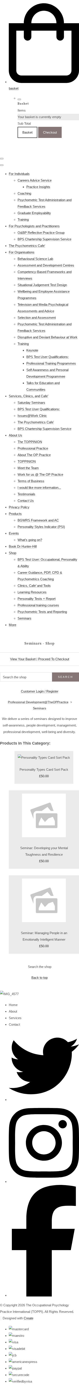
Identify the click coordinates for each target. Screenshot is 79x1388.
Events (14, 533)
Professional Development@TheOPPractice (38, 702)
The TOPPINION (30, 442)
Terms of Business (31, 481)
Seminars (24, 618)
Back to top (39, 977)
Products (15, 514)
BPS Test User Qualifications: (47, 357)
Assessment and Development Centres (46, 265)
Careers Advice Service (35, 180)
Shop (12, 553)
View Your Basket (23, 659)
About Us (15, 435)
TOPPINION (27, 461)
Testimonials (26, 494)
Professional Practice (33, 448)
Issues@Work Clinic (32, 415)
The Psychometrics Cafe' (27, 246)
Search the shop (39, 967)
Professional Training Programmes (51, 363)
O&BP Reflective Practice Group (41, 232)
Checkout (50, 132)
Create (28, 1318)
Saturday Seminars (31, 402)
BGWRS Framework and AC (38, 520)
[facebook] (44, 1295)
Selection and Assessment (37, 317)
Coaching (24, 193)
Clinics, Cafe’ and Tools (34, 585)
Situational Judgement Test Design (42, 285)
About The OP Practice (34, 455)
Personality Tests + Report (37, 599)
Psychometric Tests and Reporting (42, 612)
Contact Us (26, 500)
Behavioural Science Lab (35, 259)
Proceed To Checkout (53, 659)
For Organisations (21, 252)
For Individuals (19, 174)
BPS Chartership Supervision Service (44, 239)
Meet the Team (28, 468)
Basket (27, 132)
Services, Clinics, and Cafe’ (28, 396)
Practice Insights (38, 187)
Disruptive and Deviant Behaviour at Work (47, 337)
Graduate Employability (34, 213)
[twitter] (44, 1099)
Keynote (32, 350)
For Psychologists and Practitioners (34, 226)
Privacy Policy (19, 507)
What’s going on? (30, 540)
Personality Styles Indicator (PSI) (41, 527)
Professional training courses (38, 605)
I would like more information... (39, 487)
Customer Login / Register (39, 691)
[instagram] (44, 1181)
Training (23, 219)
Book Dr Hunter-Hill (23, 546)
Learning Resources (32, 592)
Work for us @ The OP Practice (40, 474)
